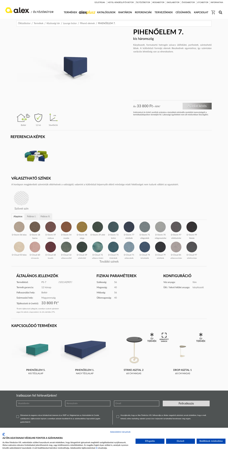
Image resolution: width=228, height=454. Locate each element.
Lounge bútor (70, 23)
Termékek (38, 23)
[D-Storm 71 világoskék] (144, 226)
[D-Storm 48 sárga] (82, 226)
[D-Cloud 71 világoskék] (129, 246)
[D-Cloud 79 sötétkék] (160, 246)
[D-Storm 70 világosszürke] (160, 226)
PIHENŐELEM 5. (35, 370)
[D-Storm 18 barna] (35, 226)
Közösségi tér (53, 23)
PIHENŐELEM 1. (84, 370)
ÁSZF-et (66, 415)
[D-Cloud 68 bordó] (50, 246)
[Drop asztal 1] (182, 350)
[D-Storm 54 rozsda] (66, 226)
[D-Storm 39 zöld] (97, 226)
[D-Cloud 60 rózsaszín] (35, 246)
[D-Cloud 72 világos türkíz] (97, 246)
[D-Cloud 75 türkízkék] (113, 246)
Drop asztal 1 (182, 370)
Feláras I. (31, 216)
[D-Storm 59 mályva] (50, 226)
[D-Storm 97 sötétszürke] (176, 226)
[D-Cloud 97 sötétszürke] (191, 246)
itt (96, 448)
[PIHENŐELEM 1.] (85, 350)
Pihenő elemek (87, 23)
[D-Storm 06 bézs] (19, 226)
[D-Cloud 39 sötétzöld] (82, 246)
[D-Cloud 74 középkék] (144, 246)
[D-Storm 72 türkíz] (113, 226)
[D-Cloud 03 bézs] (19, 246)
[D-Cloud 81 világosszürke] (176, 246)
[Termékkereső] (220, 10)
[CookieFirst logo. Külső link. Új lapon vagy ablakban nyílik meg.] (4, 434)
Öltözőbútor (24, 23)
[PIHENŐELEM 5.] (36, 350)
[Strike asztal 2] (133, 350)
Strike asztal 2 (134, 370)
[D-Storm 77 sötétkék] (129, 226)
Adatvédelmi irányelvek (120, 432)
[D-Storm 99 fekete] (191, 226)
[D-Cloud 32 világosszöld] (66, 246)
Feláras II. (45, 216)
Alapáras (18, 216)
